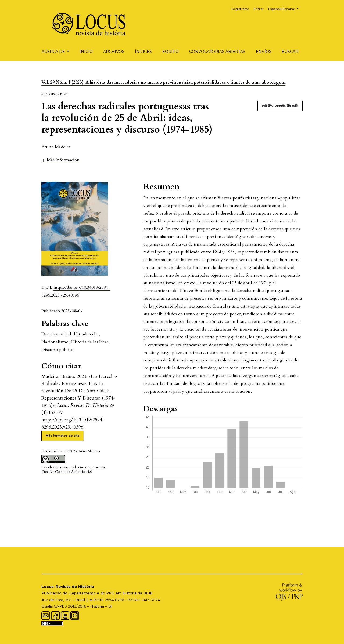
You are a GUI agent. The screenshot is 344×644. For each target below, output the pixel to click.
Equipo (170, 51)
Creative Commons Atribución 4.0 (66, 471)
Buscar (290, 51)
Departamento (82, 593)
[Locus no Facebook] (55, 615)
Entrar (258, 9)
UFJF (147, 593)
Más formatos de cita (63, 435)
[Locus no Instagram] (74, 615)
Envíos (263, 51)
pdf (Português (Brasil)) (280, 105)
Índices (143, 51)
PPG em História (121, 593)
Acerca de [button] (54, 51)
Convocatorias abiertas (217, 51)
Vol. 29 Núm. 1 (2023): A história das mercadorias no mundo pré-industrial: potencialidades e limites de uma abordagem (163, 82)
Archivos (113, 51)
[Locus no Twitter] (65, 615)
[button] (60, 160)
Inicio (86, 51)
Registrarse (240, 9)
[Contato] (45, 615)
